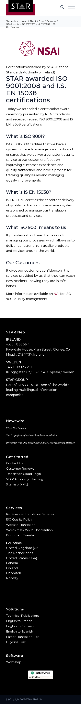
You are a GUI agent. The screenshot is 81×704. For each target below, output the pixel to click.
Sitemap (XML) (17, 484)
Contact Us (14, 463)
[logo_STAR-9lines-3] (33, 8)
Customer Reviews (20, 468)
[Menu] (69, 8)
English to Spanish (19, 631)
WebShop (13, 662)
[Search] (60, 8)
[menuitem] (60, 8)
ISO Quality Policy (19, 519)
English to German (20, 626)
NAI (56, 294)
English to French (19, 621)
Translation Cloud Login (23, 474)
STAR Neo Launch (16, 428)
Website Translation (20, 525)
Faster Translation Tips (22, 637)
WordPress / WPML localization (29, 530)
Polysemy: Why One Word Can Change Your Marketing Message (40, 442)
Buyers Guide (16, 642)
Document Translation (23, 535)
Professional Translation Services (30, 514)
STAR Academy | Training (24, 479)
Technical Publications (22, 615)
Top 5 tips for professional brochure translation (31, 435)
